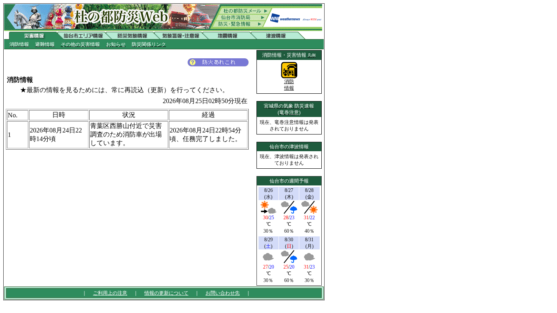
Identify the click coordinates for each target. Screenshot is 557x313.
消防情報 (289, 85)
